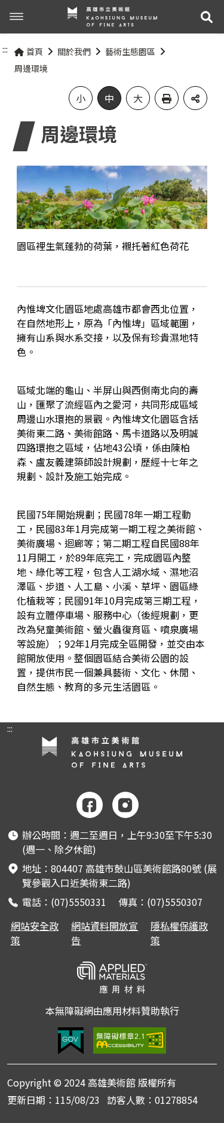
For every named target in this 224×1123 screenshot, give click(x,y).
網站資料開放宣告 (104, 932)
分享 (195, 98)
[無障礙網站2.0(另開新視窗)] (129, 1040)
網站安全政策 (35, 932)
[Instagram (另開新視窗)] (125, 805)
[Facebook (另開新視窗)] (89, 805)
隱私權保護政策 (179, 932)
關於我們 (74, 51)
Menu (16, 16)
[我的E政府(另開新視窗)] (71, 1040)
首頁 (34, 51)
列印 (167, 98)
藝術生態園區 (130, 51)
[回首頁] (112, 16)
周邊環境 (31, 68)
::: (5, 49)
